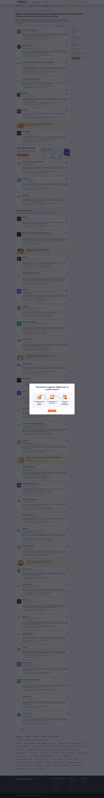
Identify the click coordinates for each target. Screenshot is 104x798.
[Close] (73, 385)
